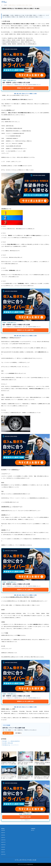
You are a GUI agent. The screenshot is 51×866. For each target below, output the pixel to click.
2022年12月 (3, 839)
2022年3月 (3, 847)
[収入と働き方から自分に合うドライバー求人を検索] (25, 450)
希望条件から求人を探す (25, 817)
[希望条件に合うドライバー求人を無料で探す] (25, 63)
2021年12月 (3, 854)
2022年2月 (3, 849)
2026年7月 (3, 832)
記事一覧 (32, 830)
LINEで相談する (18, 733)
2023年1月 (3, 837)
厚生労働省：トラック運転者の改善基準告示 (11, 741)
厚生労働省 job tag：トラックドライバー (10, 745)
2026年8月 (3, 830)
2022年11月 (3, 842)
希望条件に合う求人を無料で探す (25, 88)
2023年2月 (3, 835)
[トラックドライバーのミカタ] (4, 1)
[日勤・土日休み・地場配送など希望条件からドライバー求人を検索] (25, 189)
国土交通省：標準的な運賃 (7, 743)
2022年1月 (3, 852)
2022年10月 (3, 844)
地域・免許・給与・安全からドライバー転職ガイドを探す (25, 93)
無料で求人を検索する (8, 733)
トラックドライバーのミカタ (25, 860)
